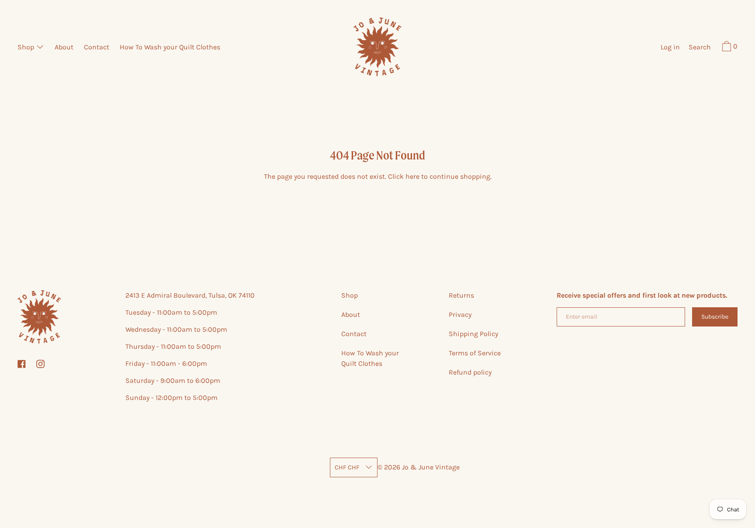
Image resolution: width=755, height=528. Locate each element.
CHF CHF (347, 467)
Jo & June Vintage (431, 467)
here (412, 176)
